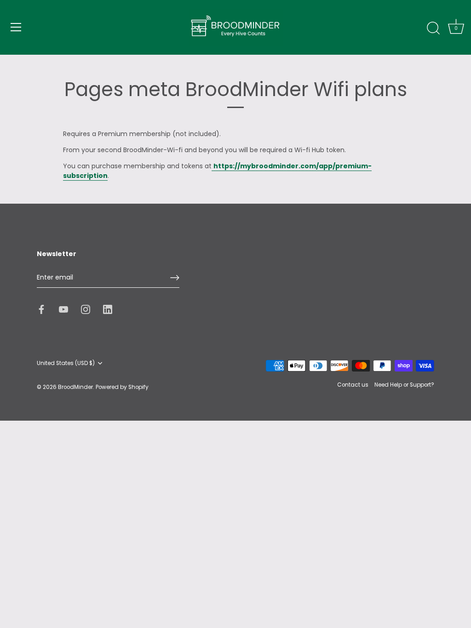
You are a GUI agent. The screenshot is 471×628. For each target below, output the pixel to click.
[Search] (433, 28)
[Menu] (16, 27)
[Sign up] (174, 277)
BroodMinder (75, 387)
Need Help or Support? (404, 384)
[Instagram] (85, 308)
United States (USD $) (66, 363)
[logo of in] (107, 308)
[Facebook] (41, 308)
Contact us (352, 384)
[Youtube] (63, 308)
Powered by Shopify (122, 387)
